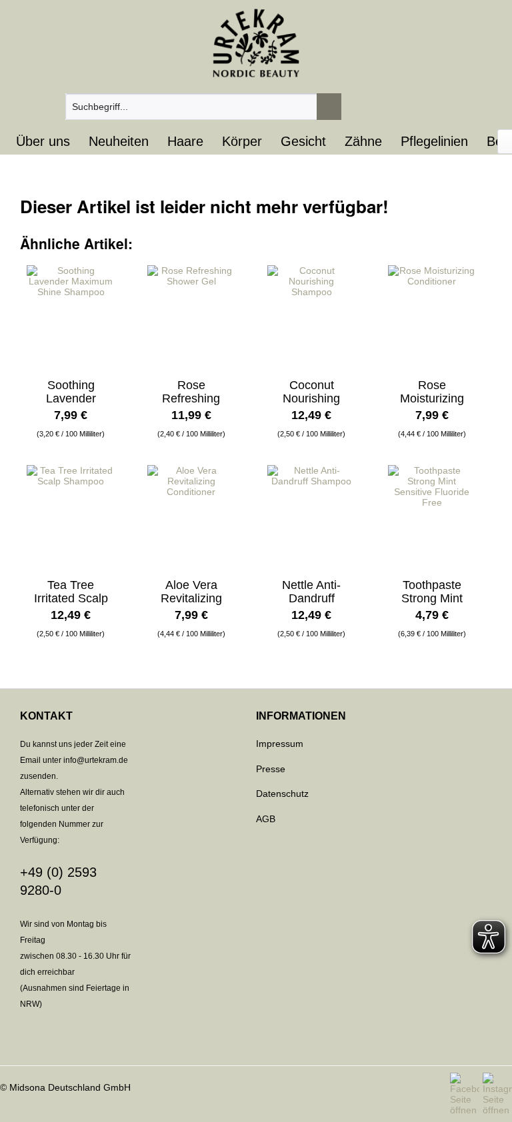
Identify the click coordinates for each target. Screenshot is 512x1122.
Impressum (279, 743)
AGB (265, 819)
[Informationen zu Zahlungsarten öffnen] (256, 1039)
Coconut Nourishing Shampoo (311, 391)
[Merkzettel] (410, 107)
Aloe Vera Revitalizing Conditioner (191, 591)
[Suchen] (329, 106)
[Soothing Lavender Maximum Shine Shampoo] (71, 315)
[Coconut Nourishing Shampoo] (311, 315)
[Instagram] (497, 1094)
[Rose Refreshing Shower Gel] (191, 315)
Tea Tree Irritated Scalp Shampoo (71, 591)
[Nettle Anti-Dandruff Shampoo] (311, 515)
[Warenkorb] (489, 107)
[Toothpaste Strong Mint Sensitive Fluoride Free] (432, 515)
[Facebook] (466, 1094)
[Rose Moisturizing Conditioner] (432, 315)
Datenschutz (282, 793)
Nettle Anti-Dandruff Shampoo (311, 591)
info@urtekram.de (95, 760)
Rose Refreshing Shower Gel (191, 391)
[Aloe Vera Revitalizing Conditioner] (191, 515)
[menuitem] (203, 106)
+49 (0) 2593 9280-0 (58, 881)
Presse (270, 769)
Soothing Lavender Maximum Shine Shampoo (71, 391)
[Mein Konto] (449, 107)
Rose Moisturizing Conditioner (432, 391)
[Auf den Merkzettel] (108, 267)
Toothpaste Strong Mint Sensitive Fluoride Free (431, 591)
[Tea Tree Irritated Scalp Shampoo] (71, 515)
